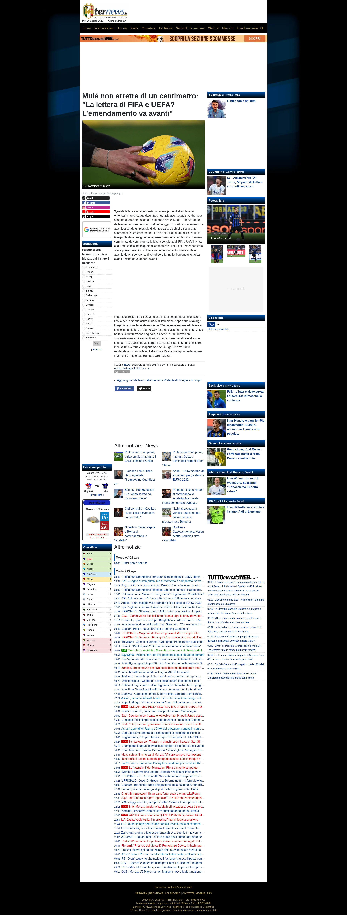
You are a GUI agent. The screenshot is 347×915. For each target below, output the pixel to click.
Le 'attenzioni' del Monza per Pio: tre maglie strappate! (160, 767)
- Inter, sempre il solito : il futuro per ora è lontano (165, 802)
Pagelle (214, 414)
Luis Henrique (93, 333)
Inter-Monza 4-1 (221, 238)
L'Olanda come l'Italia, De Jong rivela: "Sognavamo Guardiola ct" (162, 594)
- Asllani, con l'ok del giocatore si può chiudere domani (162, 654)
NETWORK (141, 893)
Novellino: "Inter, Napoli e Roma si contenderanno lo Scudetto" (161, 689)
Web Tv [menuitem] (213, 28)
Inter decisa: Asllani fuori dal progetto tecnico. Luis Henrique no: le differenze (170, 758)
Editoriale (215, 94)
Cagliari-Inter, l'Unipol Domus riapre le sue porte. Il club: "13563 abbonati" (168, 737)
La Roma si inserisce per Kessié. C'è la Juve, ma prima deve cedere (168, 585)
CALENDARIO (172, 893)
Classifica (90, 547)
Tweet (146, 388)
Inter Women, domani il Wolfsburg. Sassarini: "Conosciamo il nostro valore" (169, 624)
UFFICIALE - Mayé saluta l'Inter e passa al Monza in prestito (159, 633)
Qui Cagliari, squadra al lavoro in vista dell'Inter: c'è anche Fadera (163, 607)
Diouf (88, 286)
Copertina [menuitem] (148, 28)
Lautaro (90, 309)
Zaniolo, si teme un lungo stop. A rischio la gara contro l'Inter (159, 789)
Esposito (90, 314)
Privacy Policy (184, 887)
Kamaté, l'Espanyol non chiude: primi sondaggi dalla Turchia (160, 810)
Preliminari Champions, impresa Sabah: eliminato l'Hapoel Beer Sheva (166, 589)
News (127, 364)
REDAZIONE (156, 893)
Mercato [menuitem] (227, 28)
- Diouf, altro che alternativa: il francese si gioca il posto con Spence (166, 858)
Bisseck (90, 272)
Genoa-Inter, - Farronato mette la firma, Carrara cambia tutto (244, 454)
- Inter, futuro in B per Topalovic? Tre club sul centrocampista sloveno (168, 797)
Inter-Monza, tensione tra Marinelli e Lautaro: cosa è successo (165, 806)
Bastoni (90, 281)
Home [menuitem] (86, 28)
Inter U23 (215, 501)
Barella (89, 290)
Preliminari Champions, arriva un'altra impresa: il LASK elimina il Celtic (140, 456)
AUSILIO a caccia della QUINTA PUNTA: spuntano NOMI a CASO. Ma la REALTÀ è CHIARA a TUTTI (191, 815)
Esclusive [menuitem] (165, 28)
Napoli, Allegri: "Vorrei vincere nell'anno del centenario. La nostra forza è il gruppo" (174, 702)
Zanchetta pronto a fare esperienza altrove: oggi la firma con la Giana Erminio (170, 832)
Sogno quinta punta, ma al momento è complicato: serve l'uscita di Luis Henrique (177, 581)
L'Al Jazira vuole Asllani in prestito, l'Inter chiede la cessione (159, 819)
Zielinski (90, 300)
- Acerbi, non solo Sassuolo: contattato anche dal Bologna (165, 659)
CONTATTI (188, 893)
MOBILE (200, 893)
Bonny (89, 319)
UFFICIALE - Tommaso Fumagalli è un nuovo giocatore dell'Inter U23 (165, 637)
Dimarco (90, 304)
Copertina (215, 171)
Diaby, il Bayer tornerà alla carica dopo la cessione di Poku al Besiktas (166, 732)
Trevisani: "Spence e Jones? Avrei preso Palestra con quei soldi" (162, 641)
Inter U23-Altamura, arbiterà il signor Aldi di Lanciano (155, 672)
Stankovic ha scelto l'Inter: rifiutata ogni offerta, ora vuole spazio (166, 615)
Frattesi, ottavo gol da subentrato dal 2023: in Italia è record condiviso (165, 849)
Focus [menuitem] (122, 28)
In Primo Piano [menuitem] (104, 28)
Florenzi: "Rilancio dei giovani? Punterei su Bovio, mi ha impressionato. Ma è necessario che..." (182, 845)
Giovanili (214, 443)
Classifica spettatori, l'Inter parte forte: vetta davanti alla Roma (160, 793)
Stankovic (91, 337)
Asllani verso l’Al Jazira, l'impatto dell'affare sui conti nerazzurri (164, 598)
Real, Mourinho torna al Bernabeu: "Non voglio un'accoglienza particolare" (169, 750)
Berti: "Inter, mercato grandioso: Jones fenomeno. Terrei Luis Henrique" (166, 724)
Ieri (218, 324)
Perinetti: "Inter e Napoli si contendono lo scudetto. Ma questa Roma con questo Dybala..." (179, 676)
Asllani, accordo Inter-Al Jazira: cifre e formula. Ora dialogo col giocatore (167, 698)
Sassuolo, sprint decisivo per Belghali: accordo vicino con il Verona (164, 620)
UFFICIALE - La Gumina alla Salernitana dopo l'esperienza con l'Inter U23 (169, 776)
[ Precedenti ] (97, 494)
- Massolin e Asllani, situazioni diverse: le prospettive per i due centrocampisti (174, 867)
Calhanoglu (91, 295)
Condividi (125, 388)
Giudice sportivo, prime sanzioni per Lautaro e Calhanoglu (158, 711)
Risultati (97, 349)
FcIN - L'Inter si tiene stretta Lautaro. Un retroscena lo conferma (245, 396)
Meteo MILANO (97, 503)
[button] (97, 343)
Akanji (89, 276)
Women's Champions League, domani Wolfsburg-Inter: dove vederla (165, 771)
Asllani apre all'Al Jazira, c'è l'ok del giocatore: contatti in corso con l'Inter (167, 728)
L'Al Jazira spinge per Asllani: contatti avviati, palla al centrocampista (165, 823)
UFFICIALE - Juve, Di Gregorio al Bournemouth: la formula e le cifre (164, 780)
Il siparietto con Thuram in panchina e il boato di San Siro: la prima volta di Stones (178, 741)
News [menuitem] (134, 28)
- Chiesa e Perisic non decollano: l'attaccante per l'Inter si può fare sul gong (171, 854)
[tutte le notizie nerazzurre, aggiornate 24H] (105, 11)
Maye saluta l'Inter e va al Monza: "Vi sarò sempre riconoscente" (162, 754)
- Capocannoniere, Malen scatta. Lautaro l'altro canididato (163, 693)
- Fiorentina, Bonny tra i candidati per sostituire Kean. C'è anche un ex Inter (177, 763)
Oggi (211, 324)
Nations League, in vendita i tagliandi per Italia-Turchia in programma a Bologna (172, 685)
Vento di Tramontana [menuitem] (190, 28)
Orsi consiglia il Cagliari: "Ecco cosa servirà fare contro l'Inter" (140, 513)
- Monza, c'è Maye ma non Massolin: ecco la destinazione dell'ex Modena (171, 871)
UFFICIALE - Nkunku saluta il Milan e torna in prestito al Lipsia (161, 611)
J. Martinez (92, 267)
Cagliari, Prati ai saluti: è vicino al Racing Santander (154, 628)
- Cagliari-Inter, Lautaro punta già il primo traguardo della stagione (169, 836)
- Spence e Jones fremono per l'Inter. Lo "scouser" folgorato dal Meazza (170, 862)
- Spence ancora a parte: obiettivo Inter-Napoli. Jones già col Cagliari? (169, 715)
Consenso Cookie (164, 887)
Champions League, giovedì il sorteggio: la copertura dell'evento (162, 745)
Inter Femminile (219, 472)
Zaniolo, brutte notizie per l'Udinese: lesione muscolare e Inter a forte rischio (169, 667)
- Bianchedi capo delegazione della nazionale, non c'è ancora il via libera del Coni (179, 784)
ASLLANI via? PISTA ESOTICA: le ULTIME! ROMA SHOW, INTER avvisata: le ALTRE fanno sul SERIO (192, 706)
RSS (209, 893)
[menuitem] (262, 28)
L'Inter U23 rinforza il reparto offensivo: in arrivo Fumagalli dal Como (164, 841)
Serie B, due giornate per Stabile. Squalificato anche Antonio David (164, 663)
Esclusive (215, 385)
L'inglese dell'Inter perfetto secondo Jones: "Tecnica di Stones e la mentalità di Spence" (177, 719)
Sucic (89, 323)
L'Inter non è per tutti (134, 563)
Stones (89, 328)
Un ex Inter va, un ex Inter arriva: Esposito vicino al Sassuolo (160, 828)
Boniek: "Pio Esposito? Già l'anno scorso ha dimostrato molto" (139, 494)
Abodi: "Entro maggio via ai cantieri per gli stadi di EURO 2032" (189, 475)
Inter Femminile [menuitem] (247, 28)
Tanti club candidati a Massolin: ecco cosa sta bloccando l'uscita (166, 650)
